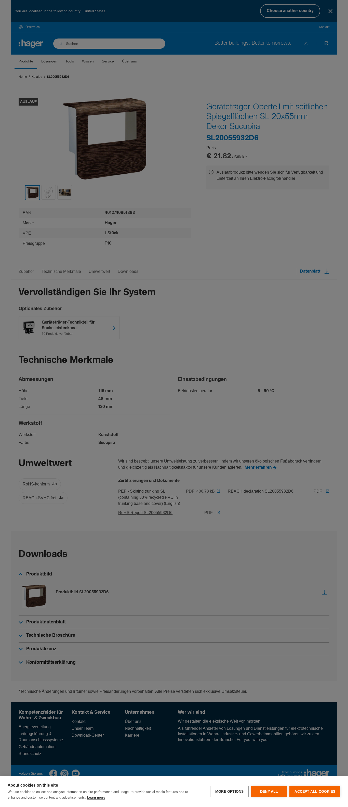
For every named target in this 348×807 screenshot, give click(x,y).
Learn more (96, 797)
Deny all (269, 791)
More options (229, 791)
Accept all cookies (315, 791)
